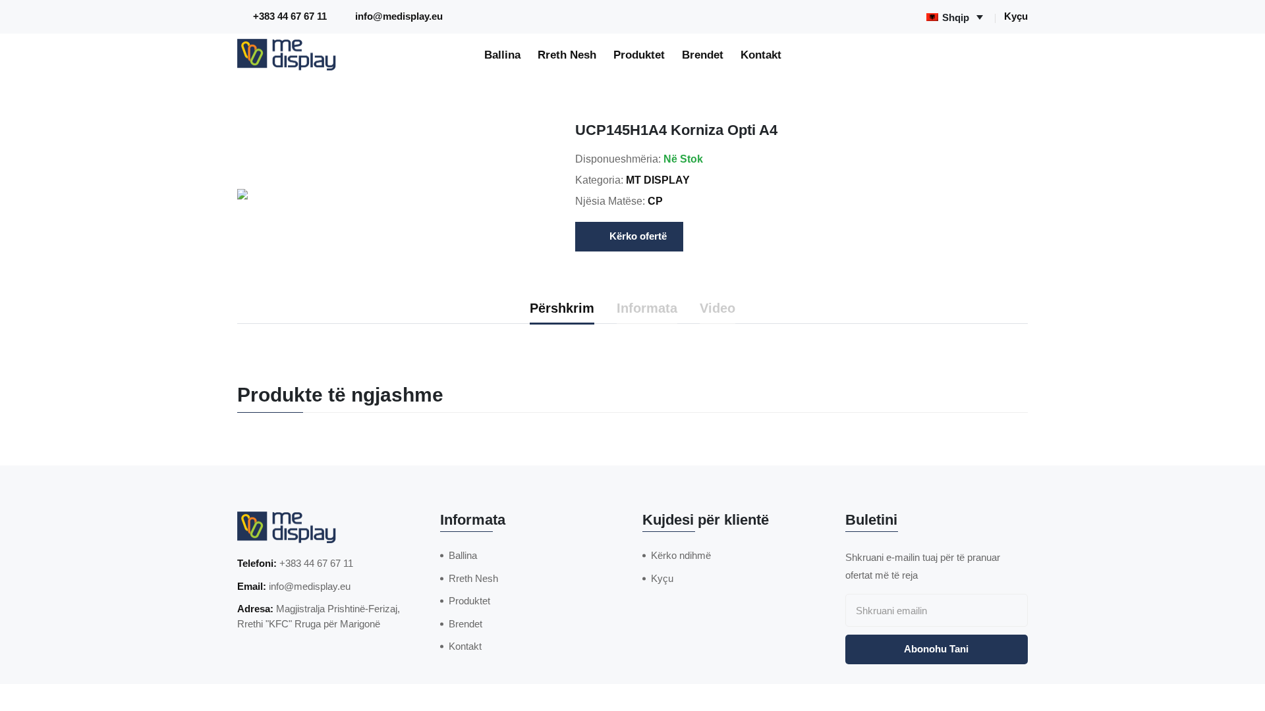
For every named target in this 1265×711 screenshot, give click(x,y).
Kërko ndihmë (681, 555)
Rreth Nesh (567, 55)
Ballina (502, 55)
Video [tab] (717, 308)
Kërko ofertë (638, 236)
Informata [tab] (647, 308)
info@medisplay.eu (399, 16)
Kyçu (1016, 16)
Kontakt (761, 55)
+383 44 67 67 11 (290, 16)
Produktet (639, 55)
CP (655, 201)
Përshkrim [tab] (562, 308)
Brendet (702, 55)
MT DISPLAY (658, 180)
